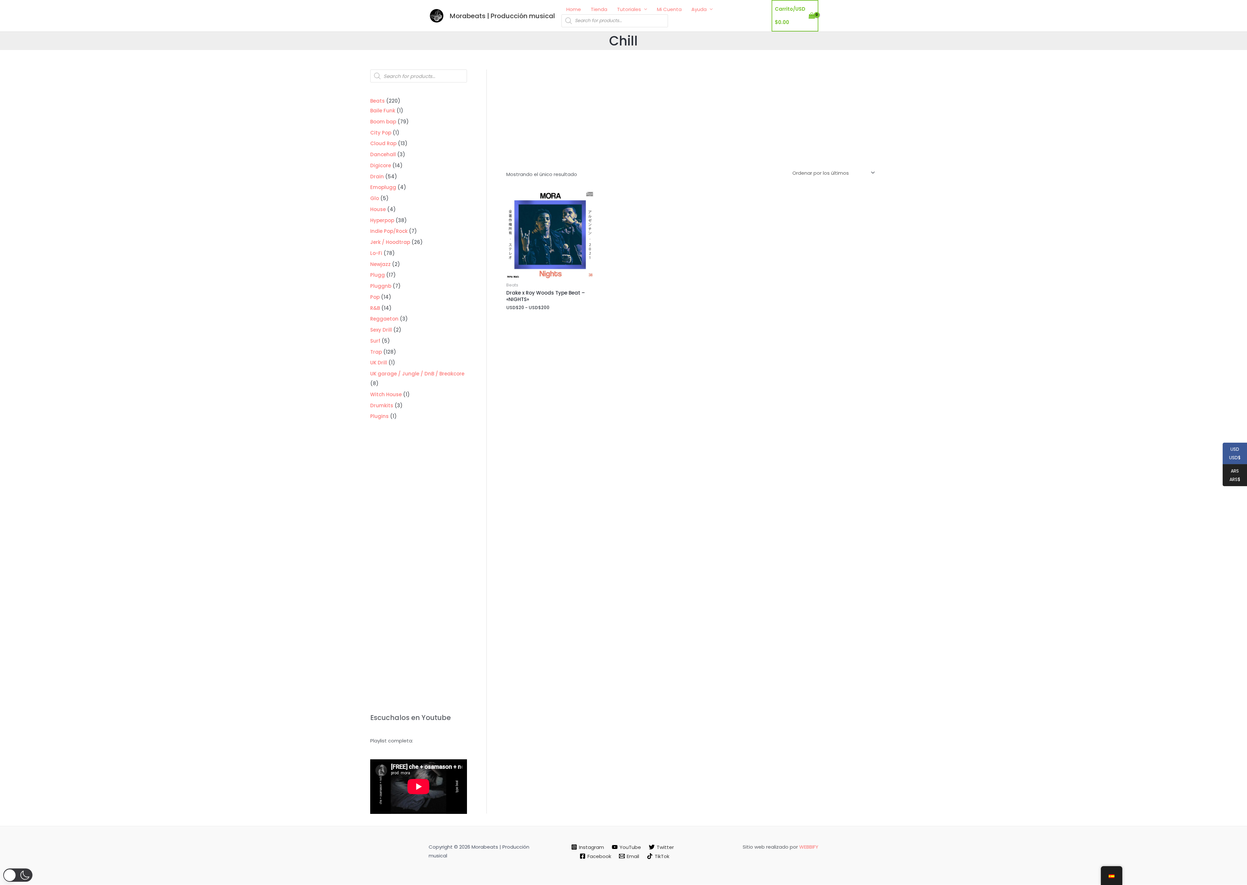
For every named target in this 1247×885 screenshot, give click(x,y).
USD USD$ (1232, 453)
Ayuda (699, 9)
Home (573, 9)
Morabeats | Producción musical (502, 15)
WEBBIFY (808, 846)
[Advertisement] (691, 118)
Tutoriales (629, 9)
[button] (17, 875)
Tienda (599, 9)
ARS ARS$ (1231, 475)
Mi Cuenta (669, 9)
